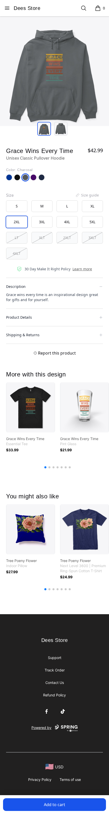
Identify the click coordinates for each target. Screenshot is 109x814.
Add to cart (54, 804)
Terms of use (70, 779)
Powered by (41, 727)
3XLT (92, 237)
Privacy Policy (39, 779)
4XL (67, 221)
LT (17, 237)
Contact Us (54, 682)
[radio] (16, 206)
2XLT (67, 237)
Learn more (82, 268)
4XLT (17, 253)
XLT (42, 237)
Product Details (19, 317)
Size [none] (10, 195)
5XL (92, 221)
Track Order (55, 670)
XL (92, 206)
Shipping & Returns (23, 334)
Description (16, 286)
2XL (17, 221)
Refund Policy (54, 695)
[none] (87, 195)
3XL (42, 221)
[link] (30, 407)
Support (54, 657)
